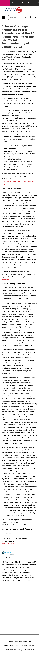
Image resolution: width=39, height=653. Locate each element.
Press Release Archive (23, 641)
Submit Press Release (12, 646)
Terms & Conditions (28, 646)
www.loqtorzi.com (8, 279)
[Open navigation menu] (3, 17)
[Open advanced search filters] (31, 17)
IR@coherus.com (8, 544)
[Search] (26, 17)
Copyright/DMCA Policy (13, 650)
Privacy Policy (29, 650)
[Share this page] (36, 17)
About (10, 641)
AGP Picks (5, 3)
